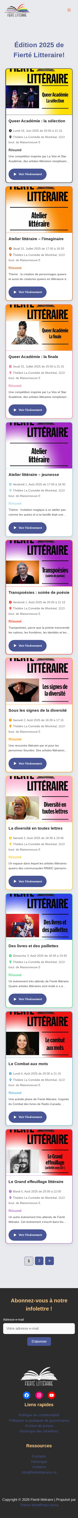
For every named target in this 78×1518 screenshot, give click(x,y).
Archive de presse (39, 1426)
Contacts (39, 1467)
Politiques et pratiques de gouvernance (39, 1421)
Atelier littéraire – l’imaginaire (36, 239)
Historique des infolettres (39, 1431)
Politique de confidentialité (39, 1415)
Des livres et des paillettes (33, 946)
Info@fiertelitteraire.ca (39, 1472)
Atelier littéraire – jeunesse (34, 474)
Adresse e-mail (13, 1319)
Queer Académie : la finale (33, 356)
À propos (39, 1456)
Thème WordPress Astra (39, 1505)
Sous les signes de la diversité (38, 710)
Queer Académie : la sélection (37, 121)
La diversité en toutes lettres (36, 828)
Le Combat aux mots (28, 1064)
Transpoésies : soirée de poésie (39, 592)
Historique (39, 1462)
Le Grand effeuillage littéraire (36, 1181)
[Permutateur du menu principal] (69, 10)
